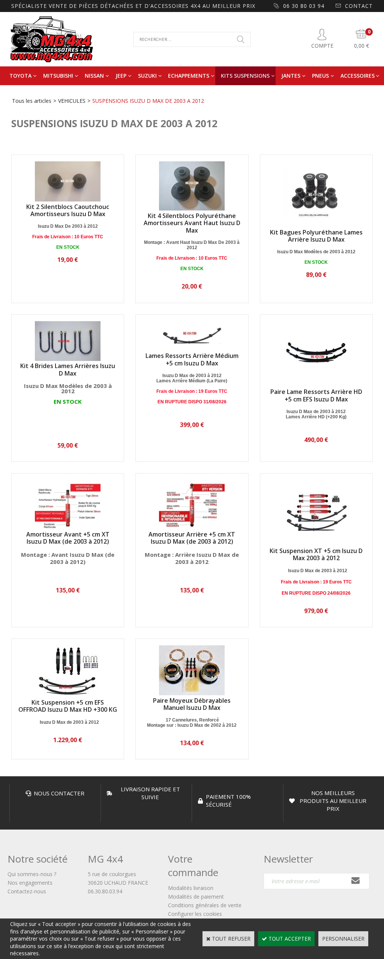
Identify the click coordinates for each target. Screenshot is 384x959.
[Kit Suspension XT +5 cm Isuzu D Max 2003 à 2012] (316, 543)
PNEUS (320, 75)
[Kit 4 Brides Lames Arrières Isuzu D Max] (67, 358)
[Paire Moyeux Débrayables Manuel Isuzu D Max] (192, 693)
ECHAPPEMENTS (188, 75)
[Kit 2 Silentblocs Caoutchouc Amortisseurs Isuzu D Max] (67, 199)
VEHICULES (72, 100)
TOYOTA (20, 75)
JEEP (121, 75)
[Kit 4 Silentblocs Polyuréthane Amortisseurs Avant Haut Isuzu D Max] (192, 208)
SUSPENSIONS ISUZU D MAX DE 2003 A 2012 (148, 100)
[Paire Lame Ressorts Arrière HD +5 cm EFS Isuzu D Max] (316, 384)
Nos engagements (30, 882)
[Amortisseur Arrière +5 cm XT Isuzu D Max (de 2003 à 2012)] (192, 527)
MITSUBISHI (58, 75)
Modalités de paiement (196, 896)
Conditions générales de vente (205, 905)
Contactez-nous (27, 891)
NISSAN (94, 75)
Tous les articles (31, 100)
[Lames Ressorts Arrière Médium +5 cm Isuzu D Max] (192, 348)
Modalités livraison (190, 887)
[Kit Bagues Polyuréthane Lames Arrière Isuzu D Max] (316, 224)
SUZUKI (147, 75)
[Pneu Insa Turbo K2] (31, 412)
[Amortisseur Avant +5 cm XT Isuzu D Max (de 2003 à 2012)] (67, 527)
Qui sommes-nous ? (32, 874)
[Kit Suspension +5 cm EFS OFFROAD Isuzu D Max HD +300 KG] (67, 695)
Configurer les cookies (195, 913)
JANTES (290, 75)
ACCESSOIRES (357, 75)
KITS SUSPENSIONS (245, 75)
